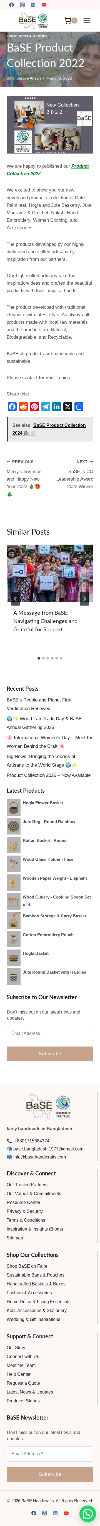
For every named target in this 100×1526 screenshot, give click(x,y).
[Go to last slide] (15, 599)
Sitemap (15, 1238)
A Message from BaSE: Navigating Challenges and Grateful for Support (45, 621)
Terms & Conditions (26, 1220)
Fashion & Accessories (29, 1292)
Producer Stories (23, 1401)
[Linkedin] (33, 4)
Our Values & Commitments (34, 1193)
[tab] (39, 658)
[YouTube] (44, 4)
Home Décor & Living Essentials (39, 1301)
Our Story (16, 1347)
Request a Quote (23, 1383)
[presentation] (50, 573)
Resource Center (23, 1202)
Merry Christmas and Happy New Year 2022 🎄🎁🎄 (24, 478)
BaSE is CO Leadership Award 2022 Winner (74, 474)
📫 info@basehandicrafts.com (36, 1157)
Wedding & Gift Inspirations (33, 1319)
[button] (87, 1513)
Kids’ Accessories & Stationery (37, 1310)
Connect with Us (23, 1356)
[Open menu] (86, 20)
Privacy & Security (25, 1211)
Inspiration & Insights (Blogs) (35, 1229)
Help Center (19, 1374)
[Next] (84, 599)
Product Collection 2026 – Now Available (49, 775)
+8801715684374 (31, 1141)
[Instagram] (22, 4)
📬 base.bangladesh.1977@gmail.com (45, 1149)
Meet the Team (21, 1365)
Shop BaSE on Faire (27, 1266)
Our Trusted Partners (27, 1184)
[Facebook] (11, 4)
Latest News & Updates (27, 36)
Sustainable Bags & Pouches (35, 1275)
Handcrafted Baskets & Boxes (36, 1284)
